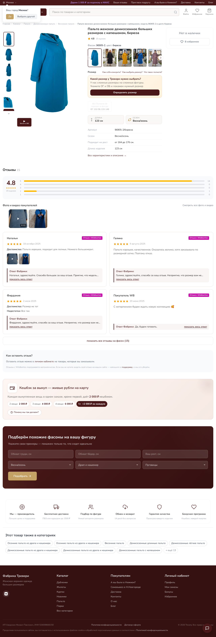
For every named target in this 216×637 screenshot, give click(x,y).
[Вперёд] (78, 71)
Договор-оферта (132, 624)
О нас (114, 601)
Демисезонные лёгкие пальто (188, 543)
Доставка (186, 2)
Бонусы (169, 591)
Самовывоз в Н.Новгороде (126, 587)
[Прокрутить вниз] (8, 114)
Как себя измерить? (111, 72)
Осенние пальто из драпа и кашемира (29, 543)
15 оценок (100, 38)
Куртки (60, 591)
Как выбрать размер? (132, 72)
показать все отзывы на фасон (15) (108, 340)
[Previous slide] (89, 57)
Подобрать (21, 476)
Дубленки (62, 582)
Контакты (199, 2)
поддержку (127, 367)
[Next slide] (160, 57)
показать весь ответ (20, 279)
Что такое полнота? (153, 72)
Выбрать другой (26, 16)
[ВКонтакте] (6, 593)
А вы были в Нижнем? (165, 2)
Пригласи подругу (140, 2)
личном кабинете (44, 361)
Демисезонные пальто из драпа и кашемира (33, 550)
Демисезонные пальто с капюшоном (139, 550)
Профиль (170, 582)
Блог (210, 2)
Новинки (61, 596)
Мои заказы (171, 587)
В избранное (192, 41)
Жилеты (61, 587)
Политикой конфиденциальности (152, 630)
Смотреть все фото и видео (198, 205)
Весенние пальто (114, 543)
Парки (60, 606)
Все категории (65, 610)
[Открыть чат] (207, 628)
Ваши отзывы (120, 2)
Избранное (171, 596)
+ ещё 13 (171, 550)
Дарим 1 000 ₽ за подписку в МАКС (90, 2)
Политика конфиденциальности (106, 624)
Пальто (61, 601)
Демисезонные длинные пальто (148, 543)
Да (9, 16)
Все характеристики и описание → (107, 155)
